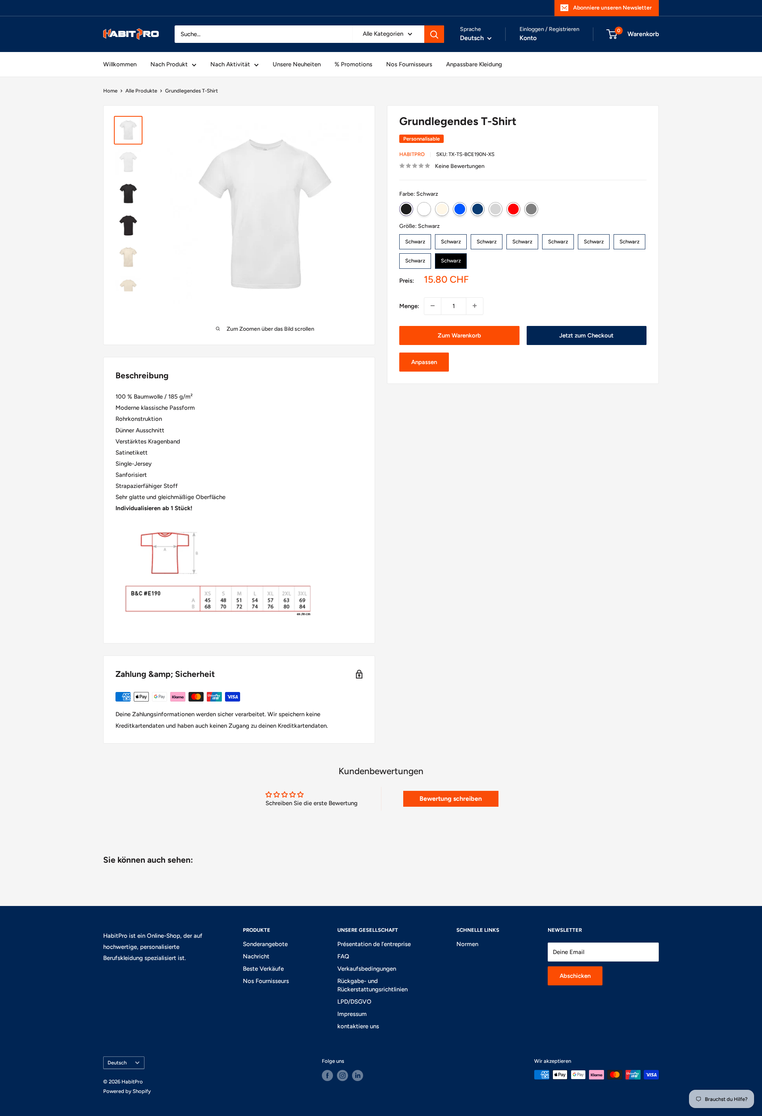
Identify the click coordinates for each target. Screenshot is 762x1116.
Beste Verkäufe (263, 968)
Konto (528, 38)
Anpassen (424, 362)
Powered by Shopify (127, 1091)
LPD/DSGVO (354, 1001)
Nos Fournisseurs (409, 64)
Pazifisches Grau (495, 209)
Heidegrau (531, 209)
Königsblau (460, 209)
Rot (513, 209)
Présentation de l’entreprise (374, 944)
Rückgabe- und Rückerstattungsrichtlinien (372, 985)
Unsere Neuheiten (297, 64)
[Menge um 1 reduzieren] (432, 305)
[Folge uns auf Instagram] (342, 1075)
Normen (467, 944)
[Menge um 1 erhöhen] (474, 305)
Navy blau (478, 209)
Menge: (409, 305)
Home (110, 91)
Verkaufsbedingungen (366, 968)
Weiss (424, 209)
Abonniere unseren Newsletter (612, 7)
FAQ (343, 956)
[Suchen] (434, 34)
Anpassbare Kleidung (474, 64)
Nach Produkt (169, 64)
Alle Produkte (141, 91)
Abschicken (575, 975)
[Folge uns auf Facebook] (327, 1075)
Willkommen (120, 64)
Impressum (352, 1014)
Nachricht (256, 956)
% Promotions (353, 64)
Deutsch (117, 1063)
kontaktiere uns (358, 1026)
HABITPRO (412, 154)
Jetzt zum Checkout (586, 335)
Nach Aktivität (230, 64)
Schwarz (406, 209)
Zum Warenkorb (459, 335)
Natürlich (442, 209)
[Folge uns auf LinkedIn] (357, 1075)
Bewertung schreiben (450, 798)
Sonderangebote (265, 944)
